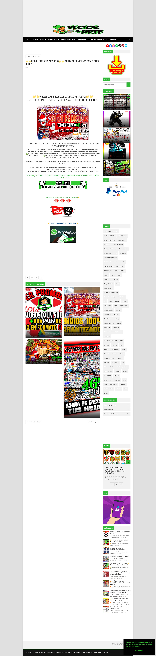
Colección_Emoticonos (118, 353)
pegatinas (122, 384)
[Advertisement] (78, 11)
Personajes (116, 327)
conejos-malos (108, 380)
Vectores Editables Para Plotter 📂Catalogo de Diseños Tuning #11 (119, 564)
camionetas (123, 253)
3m (105, 301)
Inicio (28, 39)
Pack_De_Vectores (118, 244)
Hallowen (106, 362)
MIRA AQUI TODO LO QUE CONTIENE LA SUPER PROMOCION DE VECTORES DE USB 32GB (63, 176)
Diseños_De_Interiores (109, 358)
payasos (118, 310)
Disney (117, 318)
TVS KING (117, 371)
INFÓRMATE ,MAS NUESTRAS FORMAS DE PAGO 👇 (63, 197)
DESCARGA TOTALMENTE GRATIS (119, 556)
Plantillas (112, 367)
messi (124, 380)
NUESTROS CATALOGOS (38, 39)
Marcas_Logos (121, 240)
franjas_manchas (119, 270)
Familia (119, 323)
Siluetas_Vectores (108, 266)
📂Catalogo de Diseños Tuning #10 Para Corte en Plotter (119, 540)
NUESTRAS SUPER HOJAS (67, 39)
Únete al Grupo (86, 652)
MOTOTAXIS (107, 244)
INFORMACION (81, 39)
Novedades (107, 327)
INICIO (106, 652)
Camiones (106, 353)
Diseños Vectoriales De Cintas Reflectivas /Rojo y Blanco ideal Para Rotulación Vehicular (120, 573)
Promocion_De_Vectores (33, 56)
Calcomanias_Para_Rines (110, 257)
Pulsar (115, 305)
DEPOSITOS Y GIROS (111, 39)
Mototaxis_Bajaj (108, 270)
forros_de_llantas (108, 310)
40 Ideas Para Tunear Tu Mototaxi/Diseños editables (117, 548)
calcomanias (107, 253)
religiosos (116, 314)
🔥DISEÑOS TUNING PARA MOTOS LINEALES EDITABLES (119, 599)
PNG (105, 367)
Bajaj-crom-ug (119, 266)
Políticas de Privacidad (39, 652)
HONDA (120, 358)
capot (121, 345)
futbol (119, 275)
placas (123, 349)
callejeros (116, 375)
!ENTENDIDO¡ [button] (139, 650)
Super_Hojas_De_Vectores (110, 231)
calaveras (114, 345)
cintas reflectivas (108, 288)
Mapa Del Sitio (76, 652)
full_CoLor (117, 380)
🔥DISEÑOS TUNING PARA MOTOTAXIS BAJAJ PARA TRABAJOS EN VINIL (120, 582)
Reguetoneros (123, 305)
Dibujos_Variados (108, 283)
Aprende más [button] (136, 646)
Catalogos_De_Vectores (110, 249)
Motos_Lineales (123, 249)
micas (105, 384)
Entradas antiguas (93, 422)
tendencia (118, 388)
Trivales (125, 371)
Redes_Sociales (108, 371)
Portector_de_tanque (122, 367)
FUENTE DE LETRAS (109, 323)
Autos (115, 253)
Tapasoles (122, 262)
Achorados (115, 279)
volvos (105, 393)
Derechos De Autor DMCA (54, 652)
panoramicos (113, 384)
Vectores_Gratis (122, 235)
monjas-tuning (115, 349)
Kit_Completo (115, 362)
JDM (117, 283)
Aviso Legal (67, 652)
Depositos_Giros (108, 318)
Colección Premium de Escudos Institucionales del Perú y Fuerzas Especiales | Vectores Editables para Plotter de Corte (115, 470)
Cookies (29, 652)
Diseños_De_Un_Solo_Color (111, 292)
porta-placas (107, 314)
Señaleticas (107, 336)
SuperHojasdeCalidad (109, 235)
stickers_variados (108, 388)
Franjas (106, 275)
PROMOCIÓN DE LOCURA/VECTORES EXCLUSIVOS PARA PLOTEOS (120, 591)
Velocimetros (107, 375)
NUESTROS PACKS (52, 39)
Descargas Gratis (97, 652)
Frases (113, 275)
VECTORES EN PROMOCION (95, 39)
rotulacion (106, 279)
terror (125, 388)
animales (106, 345)
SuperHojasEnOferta (109, 240)
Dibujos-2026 (107, 305)
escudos (106, 349)
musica (117, 301)
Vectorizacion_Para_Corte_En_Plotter (113, 340)
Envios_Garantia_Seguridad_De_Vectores (114, 297)
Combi (110, 301)
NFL (123, 362)
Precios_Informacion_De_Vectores (112, 332)
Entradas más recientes (34, 422)
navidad (124, 301)
